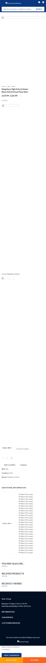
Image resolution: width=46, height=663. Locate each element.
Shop (8, 86)
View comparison (11, 655)
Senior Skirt (7, 448)
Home (3, 86)
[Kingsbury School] (11, 187)
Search (39, 9)
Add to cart (11, 660)
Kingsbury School (13, 274)
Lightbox (40, 76)
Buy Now (34, 660)
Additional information (14, 488)
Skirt (13, 86)
